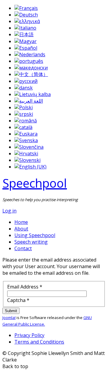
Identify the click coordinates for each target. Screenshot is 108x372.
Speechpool (34, 183)
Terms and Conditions (39, 341)
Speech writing (31, 242)
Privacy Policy (29, 335)
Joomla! (9, 317)
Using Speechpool (34, 235)
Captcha (18, 300)
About (21, 228)
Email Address (24, 286)
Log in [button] (9, 210)
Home (21, 222)
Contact (23, 248)
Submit (11, 311)
